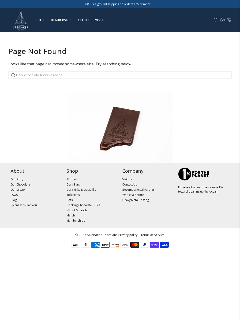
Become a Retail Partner (138, 190)
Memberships (76, 221)
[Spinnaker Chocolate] (20, 20)
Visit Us (127, 179)
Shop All (72, 179)
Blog (14, 200)
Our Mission (18, 190)
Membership (61, 20)
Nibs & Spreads (77, 210)
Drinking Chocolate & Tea (83, 205)
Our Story (17, 179)
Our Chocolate (20, 184)
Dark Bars (73, 184)
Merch (71, 215)
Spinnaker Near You (24, 205)
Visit (99, 20)
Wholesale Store (133, 195)
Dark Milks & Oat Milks (81, 190)
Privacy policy (128, 235)
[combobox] (120, 75)
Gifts (70, 200)
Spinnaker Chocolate (102, 235)
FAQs (14, 195)
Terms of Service (153, 235)
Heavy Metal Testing (135, 200)
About (84, 20)
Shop (40, 20)
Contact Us (129, 184)
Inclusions (73, 195)
